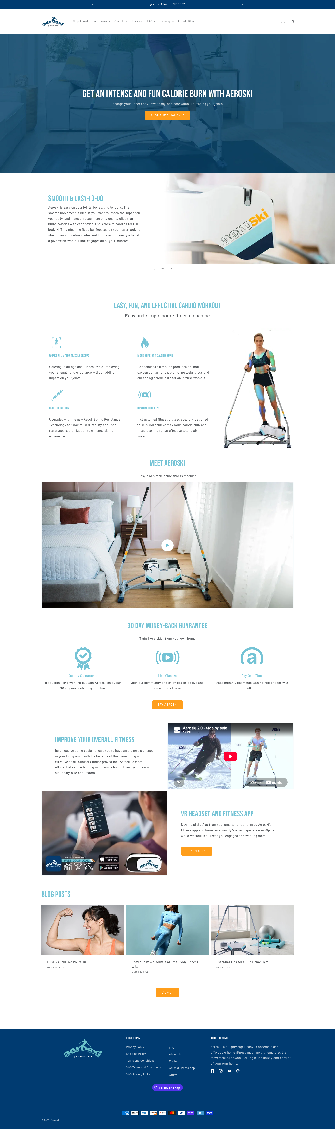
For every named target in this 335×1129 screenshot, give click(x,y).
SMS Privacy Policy (138, 1074)
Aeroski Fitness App (182, 1068)
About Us (175, 1054)
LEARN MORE (197, 851)
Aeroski (55, 1120)
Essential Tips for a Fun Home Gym (242, 962)
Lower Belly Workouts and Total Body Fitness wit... (165, 964)
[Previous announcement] (92, 4)
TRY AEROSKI (167, 704)
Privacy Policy (135, 1047)
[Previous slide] (154, 268)
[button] (166, 21)
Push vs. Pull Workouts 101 (67, 962)
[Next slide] (171, 268)
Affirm (173, 1074)
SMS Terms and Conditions (143, 1067)
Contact (174, 1061)
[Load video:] (167, 545)
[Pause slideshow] (181, 268)
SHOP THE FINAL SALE (167, 115)
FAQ (171, 1047)
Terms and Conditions (140, 1060)
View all (168, 992)
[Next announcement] (242, 4)
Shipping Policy (136, 1053)
